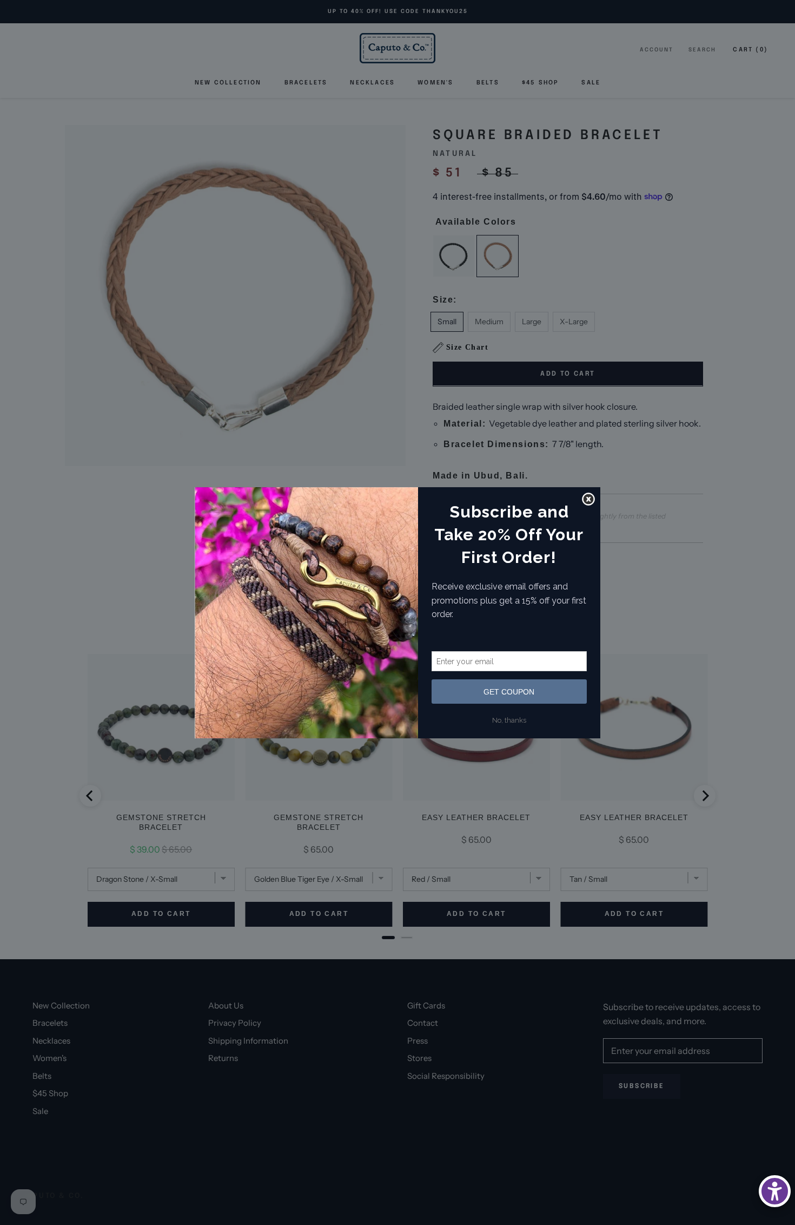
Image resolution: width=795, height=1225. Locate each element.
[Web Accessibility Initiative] (774, 1191)
